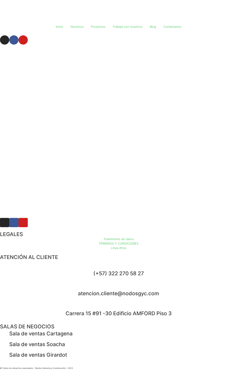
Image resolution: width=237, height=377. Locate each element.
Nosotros (77, 26)
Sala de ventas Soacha (37, 344)
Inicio (59, 26)
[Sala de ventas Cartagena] (4, 333)
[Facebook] (14, 40)
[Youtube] (23, 40)
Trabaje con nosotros (127, 26)
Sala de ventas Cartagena (41, 333)
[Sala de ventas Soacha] (4, 344)
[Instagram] (4, 40)
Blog (153, 26)
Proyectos (98, 26)
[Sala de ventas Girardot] (4, 355)
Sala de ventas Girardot (38, 355)
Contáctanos (172, 26)
